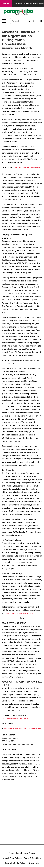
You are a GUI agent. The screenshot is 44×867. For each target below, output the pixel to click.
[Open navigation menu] (4, 21)
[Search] (29, 21)
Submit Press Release (12, 858)
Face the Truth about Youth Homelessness (22, 728)
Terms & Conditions (32, 858)
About (11, 853)
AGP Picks (5, 4)
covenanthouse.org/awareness (26, 167)
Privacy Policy (33, 863)
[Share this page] (40, 21)
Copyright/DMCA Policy (15, 863)
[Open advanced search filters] (34, 21)
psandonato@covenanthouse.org (16, 718)
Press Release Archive (25, 853)
